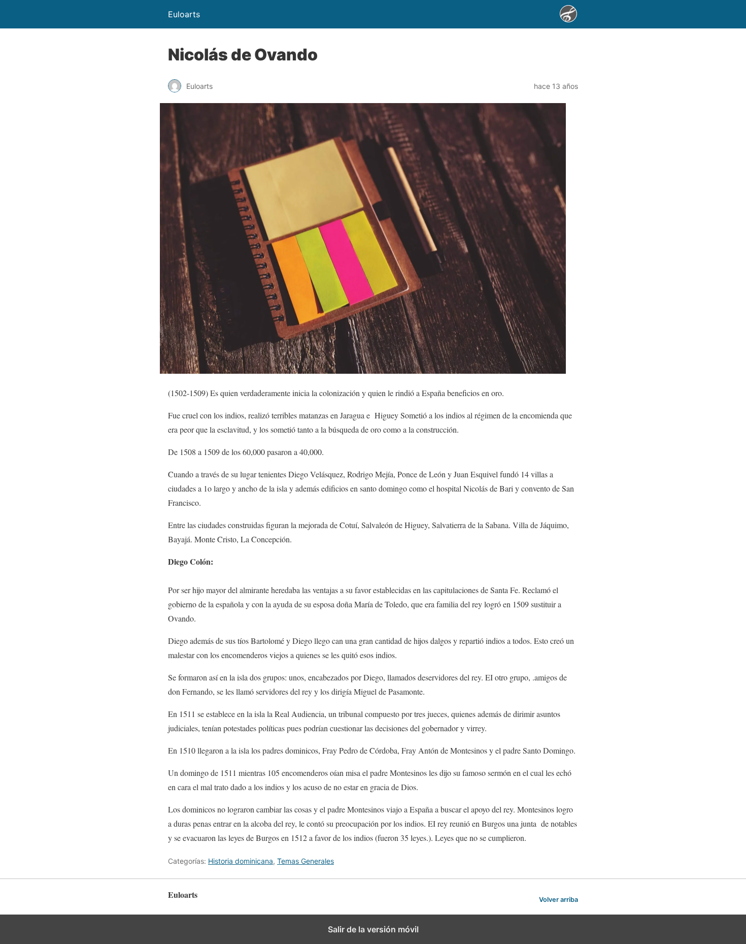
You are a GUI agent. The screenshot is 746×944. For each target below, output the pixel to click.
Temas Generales (305, 861)
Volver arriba (558, 899)
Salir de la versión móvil (373, 929)
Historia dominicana (240, 861)
